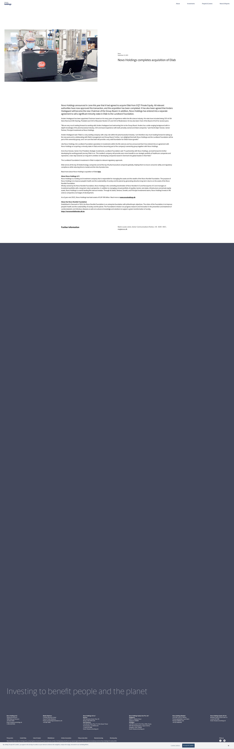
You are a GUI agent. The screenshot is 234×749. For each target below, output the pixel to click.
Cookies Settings (175, 745)
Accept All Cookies (188, 745)
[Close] (228, 745)
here (99, 172)
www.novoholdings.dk (127, 197)
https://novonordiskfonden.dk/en (73, 211)
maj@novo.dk (122, 229)
